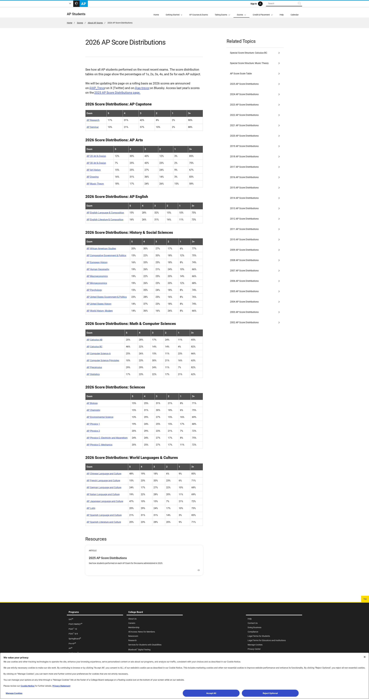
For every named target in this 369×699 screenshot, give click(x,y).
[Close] (365, 657)
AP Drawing (93, 176)
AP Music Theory (95, 183)
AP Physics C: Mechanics (99, 444)
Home (69, 23)
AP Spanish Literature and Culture (104, 522)
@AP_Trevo (97, 88)
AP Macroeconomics (97, 276)
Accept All (211, 693)
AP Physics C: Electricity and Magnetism (107, 437)
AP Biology (92, 403)
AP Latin (91, 508)
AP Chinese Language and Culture (104, 473)
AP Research (93, 120)
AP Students (76, 14)
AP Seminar (93, 127)
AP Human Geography (98, 269)
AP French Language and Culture (103, 480)
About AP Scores (95, 23)
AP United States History (99, 303)
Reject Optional (270, 693)
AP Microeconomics (97, 283)
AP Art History (94, 170)
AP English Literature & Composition (105, 219)
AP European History (97, 262)
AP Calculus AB (94, 339)
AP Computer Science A (99, 353)
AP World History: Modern (100, 310)
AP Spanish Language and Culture (104, 515)
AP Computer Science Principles (103, 360)
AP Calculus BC (94, 346)
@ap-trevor (142, 88)
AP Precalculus (94, 367)
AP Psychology (94, 290)
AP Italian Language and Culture (103, 494)
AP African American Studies (101, 248)
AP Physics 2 (93, 431)
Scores (80, 23)
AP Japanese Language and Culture (105, 501)
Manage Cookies (14, 693)
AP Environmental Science (100, 417)
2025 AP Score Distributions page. (117, 92)
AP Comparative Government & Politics (106, 255)
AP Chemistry (93, 410)
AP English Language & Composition (105, 212)
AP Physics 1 (93, 424)
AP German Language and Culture (104, 487)
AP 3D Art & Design (96, 163)
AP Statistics (93, 374)
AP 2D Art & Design (96, 156)
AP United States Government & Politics (107, 297)
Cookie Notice (27, 686)
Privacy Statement (61, 686)
